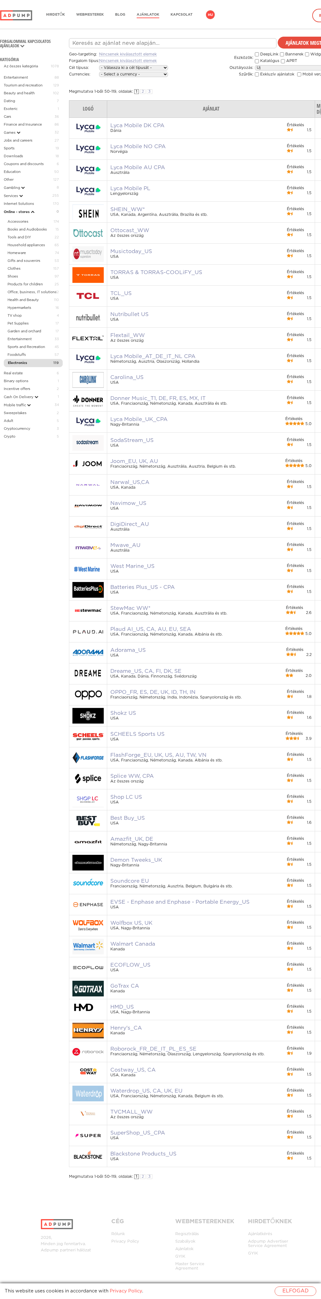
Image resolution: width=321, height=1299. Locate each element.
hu (210, 15)
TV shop (15, 315)
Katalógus (269, 61)
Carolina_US (127, 377)
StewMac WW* (130, 608)
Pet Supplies (18, 323)
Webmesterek (90, 14)
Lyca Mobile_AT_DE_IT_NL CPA (153, 356)
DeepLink (268, 54)
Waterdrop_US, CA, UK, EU (146, 1091)
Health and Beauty (23, 300)
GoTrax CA (124, 986)
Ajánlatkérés (260, 1234)
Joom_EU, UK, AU (134, 461)
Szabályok (185, 1241)
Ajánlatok (148, 14)
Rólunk (118, 1234)
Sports (9, 148)
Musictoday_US (131, 251)
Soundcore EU (129, 881)
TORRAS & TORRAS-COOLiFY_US (156, 272)
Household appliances (26, 245)
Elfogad (295, 1291)
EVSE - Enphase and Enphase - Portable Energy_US (180, 902)
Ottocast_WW (129, 230)
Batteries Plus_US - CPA (142, 587)
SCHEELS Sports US (137, 734)
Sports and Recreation (26, 347)
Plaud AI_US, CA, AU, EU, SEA (150, 629)
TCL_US (121, 293)
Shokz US (123, 713)
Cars (7, 116)
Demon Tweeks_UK (136, 860)
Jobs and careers (18, 140)
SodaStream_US (132, 440)
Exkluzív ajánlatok (276, 74)
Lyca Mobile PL (130, 188)
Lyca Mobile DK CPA (137, 125)
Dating (9, 101)
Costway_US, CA (133, 1070)
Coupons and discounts (24, 164)
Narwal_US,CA (130, 482)
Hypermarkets (19, 307)
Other (8, 179)
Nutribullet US (129, 314)
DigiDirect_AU (129, 524)
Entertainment (16, 77)
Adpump (50, 1250)
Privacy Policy (125, 1241)
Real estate (13, 373)
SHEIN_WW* (127, 209)
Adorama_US (128, 650)
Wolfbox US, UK (131, 923)
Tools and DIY (19, 237)
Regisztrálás (187, 1234)
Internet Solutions (19, 203)
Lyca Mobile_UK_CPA (139, 419)
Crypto (9, 436)
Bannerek (293, 54)
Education (12, 172)
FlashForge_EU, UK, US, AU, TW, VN (158, 755)
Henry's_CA (126, 1028)
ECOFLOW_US (130, 965)
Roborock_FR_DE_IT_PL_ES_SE (153, 1049)
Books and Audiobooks (27, 229)
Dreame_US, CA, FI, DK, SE (146, 671)
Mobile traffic (15, 405)
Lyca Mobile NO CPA (138, 146)
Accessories (18, 221)
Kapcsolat (181, 14)
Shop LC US (126, 797)
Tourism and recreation (23, 85)
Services (11, 196)
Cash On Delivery (19, 397)
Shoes (13, 276)
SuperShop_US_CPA (137, 1132)
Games (10, 132)
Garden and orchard (24, 331)
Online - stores (17, 212)
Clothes (14, 268)
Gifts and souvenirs (24, 260)
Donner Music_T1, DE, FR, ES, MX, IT (158, 398)
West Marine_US (132, 566)
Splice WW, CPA (132, 776)
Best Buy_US (127, 818)
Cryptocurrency (17, 428)
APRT (291, 61)
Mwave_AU (125, 545)
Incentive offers (17, 389)
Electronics (17, 363)
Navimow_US (128, 503)
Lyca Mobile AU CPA (137, 167)
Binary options (16, 381)
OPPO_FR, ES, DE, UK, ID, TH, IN (153, 692)
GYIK (180, 1256)
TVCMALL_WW (131, 1112)
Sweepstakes (15, 413)
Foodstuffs (17, 354)
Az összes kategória (21, 66)
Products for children (25, 284)
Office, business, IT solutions (32, 292)
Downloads (13, 156)
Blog (120, 14)
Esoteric (11, 109)
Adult (8, 421)
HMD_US (122, 1007)
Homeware (17, 253)
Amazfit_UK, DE (131, 839)
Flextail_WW (127, 335)
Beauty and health (19, 93)
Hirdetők (55, 14)
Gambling (12, 188)
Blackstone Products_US (143, 1153)
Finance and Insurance (23, 124)
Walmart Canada (132, 944)
